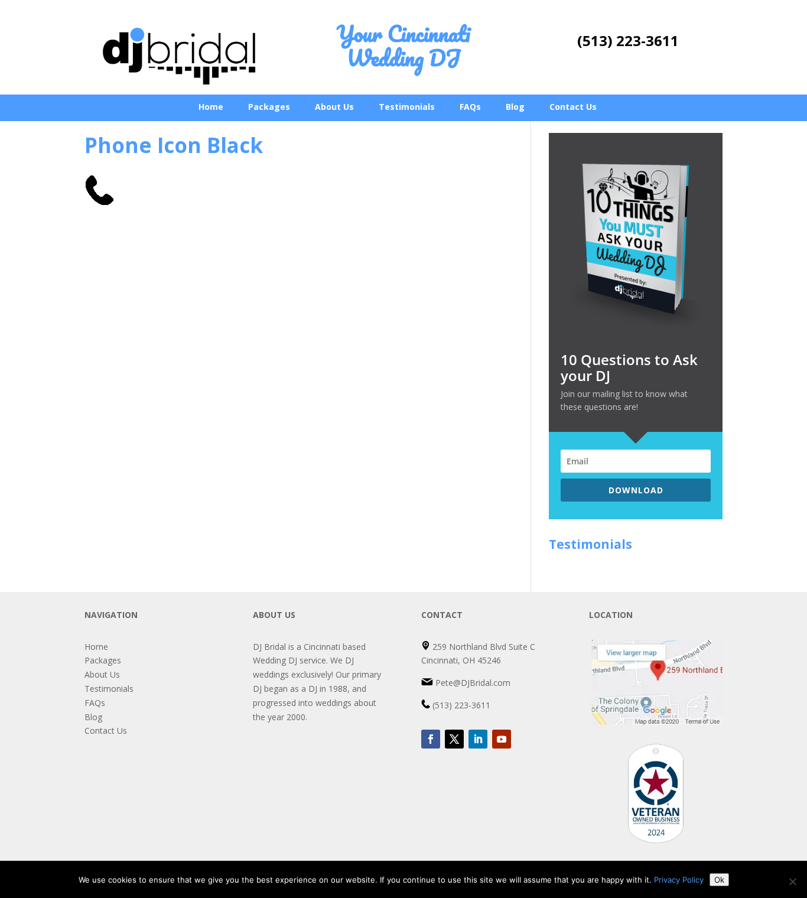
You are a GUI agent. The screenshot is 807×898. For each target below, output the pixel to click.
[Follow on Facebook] (430, 739)
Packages (269, 106)
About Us (334, 106)
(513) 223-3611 (628, 40)
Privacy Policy (679, 879)
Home (211, 106)
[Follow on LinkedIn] (477, 739)
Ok (719, 879)
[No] (792, 881)
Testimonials (407, 106)
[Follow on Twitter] (454, 739)
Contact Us (573, 106)
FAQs (470, 106)
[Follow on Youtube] (501, 739)
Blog (515, 106)
